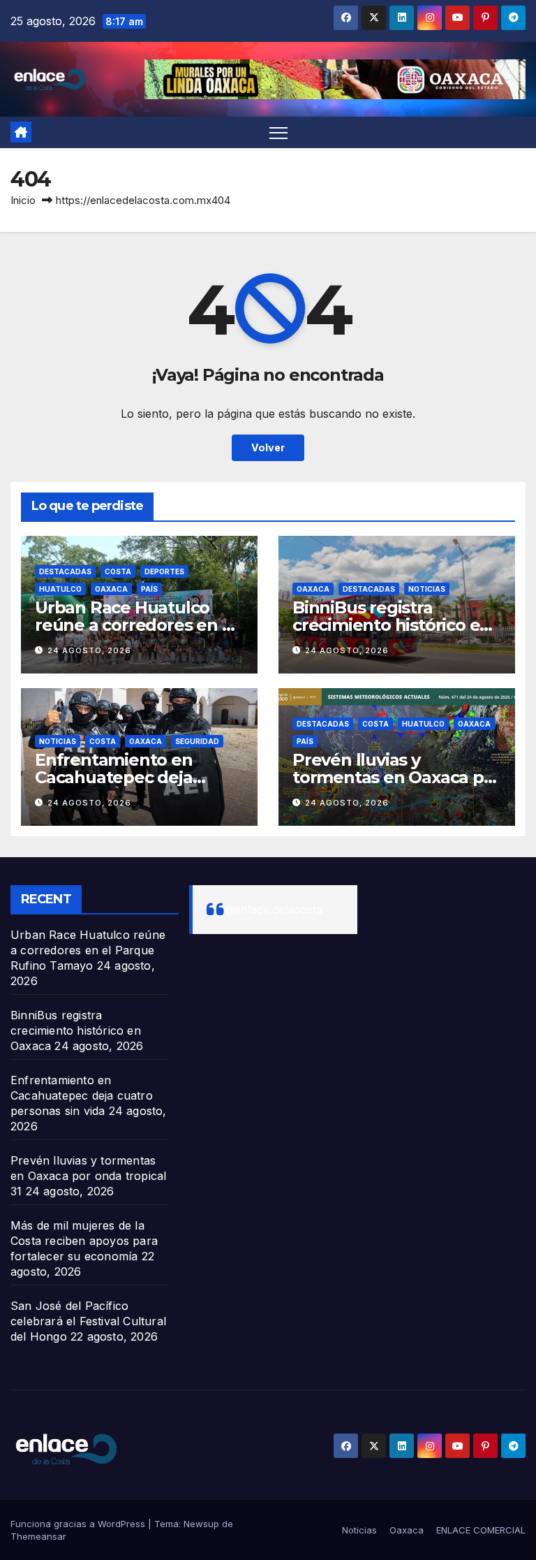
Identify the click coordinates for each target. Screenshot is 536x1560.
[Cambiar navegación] (279, 132)
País (149, 589)
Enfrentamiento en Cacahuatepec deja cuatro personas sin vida (134, 777)
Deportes (164, 571)
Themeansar (38, 1536)
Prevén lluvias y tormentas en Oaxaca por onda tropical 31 (396, 777)
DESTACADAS (65, 571)
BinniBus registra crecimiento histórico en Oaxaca (391, 625)
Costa (118, 571)
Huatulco (60, 589)
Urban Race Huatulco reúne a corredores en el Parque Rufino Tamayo (136, 625)
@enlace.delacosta (273, 910)
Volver (268, 447)
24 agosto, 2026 (89, 650)
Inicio (23, 200)
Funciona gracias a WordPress (79, 1523)
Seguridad (197, 741)
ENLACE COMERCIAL (481, 1530)
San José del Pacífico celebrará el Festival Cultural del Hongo (88, 1321)
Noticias (426, 589)
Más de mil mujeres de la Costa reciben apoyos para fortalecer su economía (84, 1240)
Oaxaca (111, 589)
